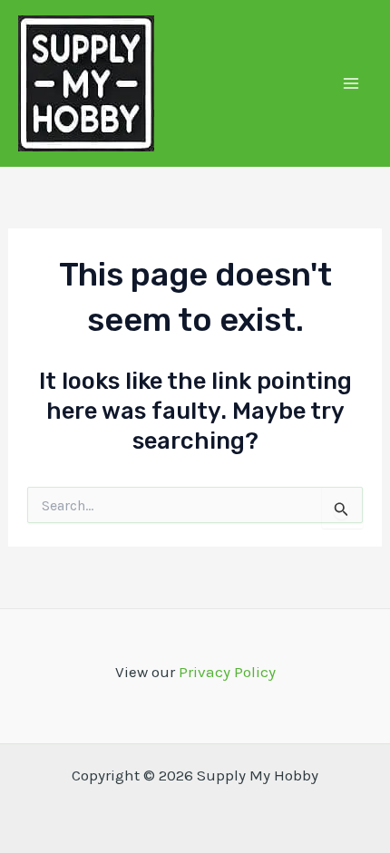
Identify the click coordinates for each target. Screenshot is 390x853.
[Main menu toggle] (352, 83)
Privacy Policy (227, 672)
